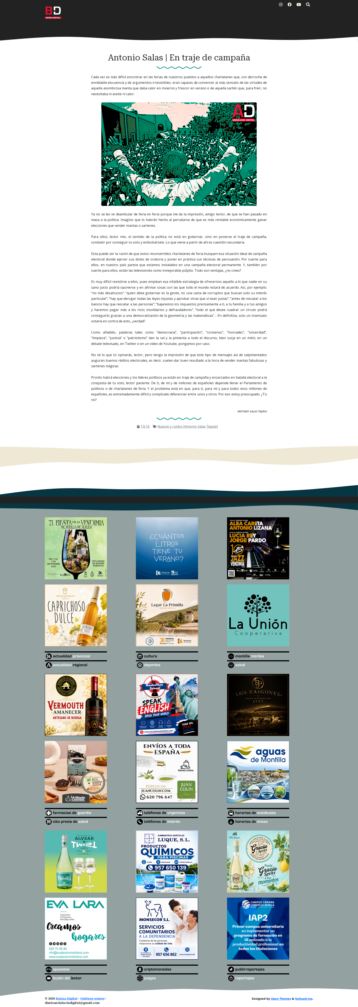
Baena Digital (66, 998)
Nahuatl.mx (303, 999)
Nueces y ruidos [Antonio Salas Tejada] (187, 426)
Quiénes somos (92, 998)
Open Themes (281, 999)
